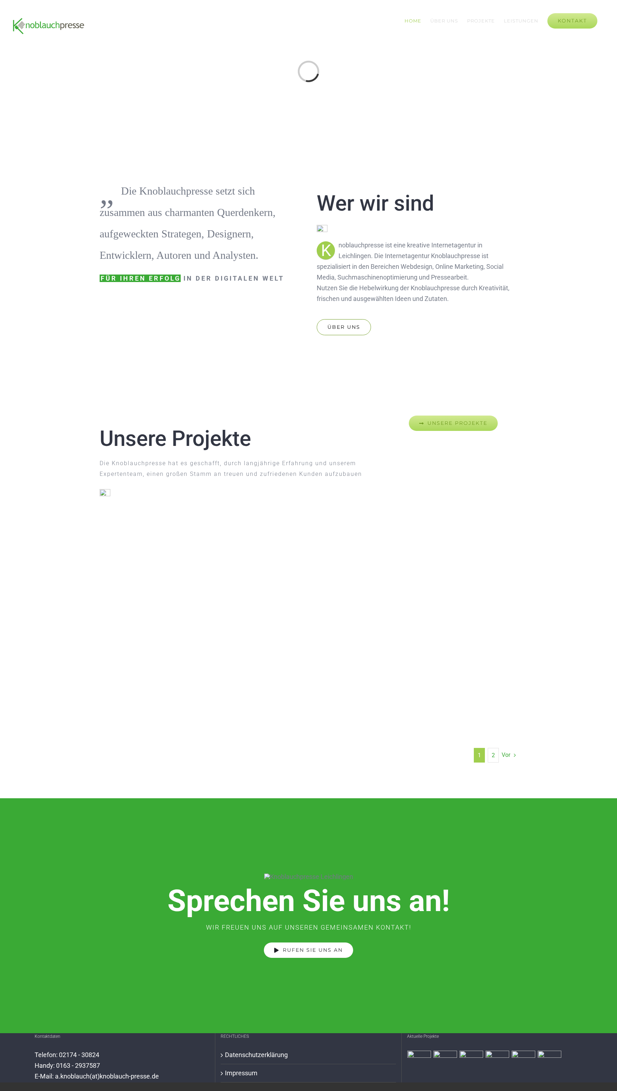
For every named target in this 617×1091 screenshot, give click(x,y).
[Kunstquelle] (549, 1062)
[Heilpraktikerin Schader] (445, 1062)
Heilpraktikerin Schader (344, 609)
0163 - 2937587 (78, 1065)
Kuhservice (487, 609)
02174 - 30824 (79, 1055)
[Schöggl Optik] (497, 1062)
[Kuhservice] (471, 1062)
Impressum (241, 1073)
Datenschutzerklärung (256, 1055)
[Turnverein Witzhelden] (523, 1062)
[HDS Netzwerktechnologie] (419, 1062)
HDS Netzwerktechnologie (201, 609)
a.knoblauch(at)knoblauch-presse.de (107, 1076)
